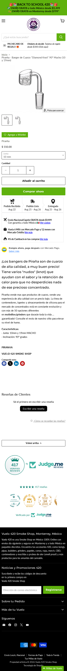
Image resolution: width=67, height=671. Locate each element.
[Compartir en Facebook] (4, 363)
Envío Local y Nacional (14, 655)
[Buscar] (61, 37)
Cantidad (6, 163)
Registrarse (54, 589)
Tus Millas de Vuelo (33, 658)
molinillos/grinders (15, 314)
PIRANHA (7, 347)
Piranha (5, 141)
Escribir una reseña (33, 408)
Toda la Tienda (52, 655)
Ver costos (45, 222)
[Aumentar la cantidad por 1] (30, 170)
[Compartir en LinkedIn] (16, 363)
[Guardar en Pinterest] (22, 363)
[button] (52, 668)
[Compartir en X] (10, 363)
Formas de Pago (35, 655)
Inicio (4, 54)
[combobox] (29, 37)
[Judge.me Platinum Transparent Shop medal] (17, 500)
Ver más (29, 232)
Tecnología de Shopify (33, 665)
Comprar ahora (33, 191)
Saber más (14, 251)
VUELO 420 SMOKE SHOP (16, 353)
